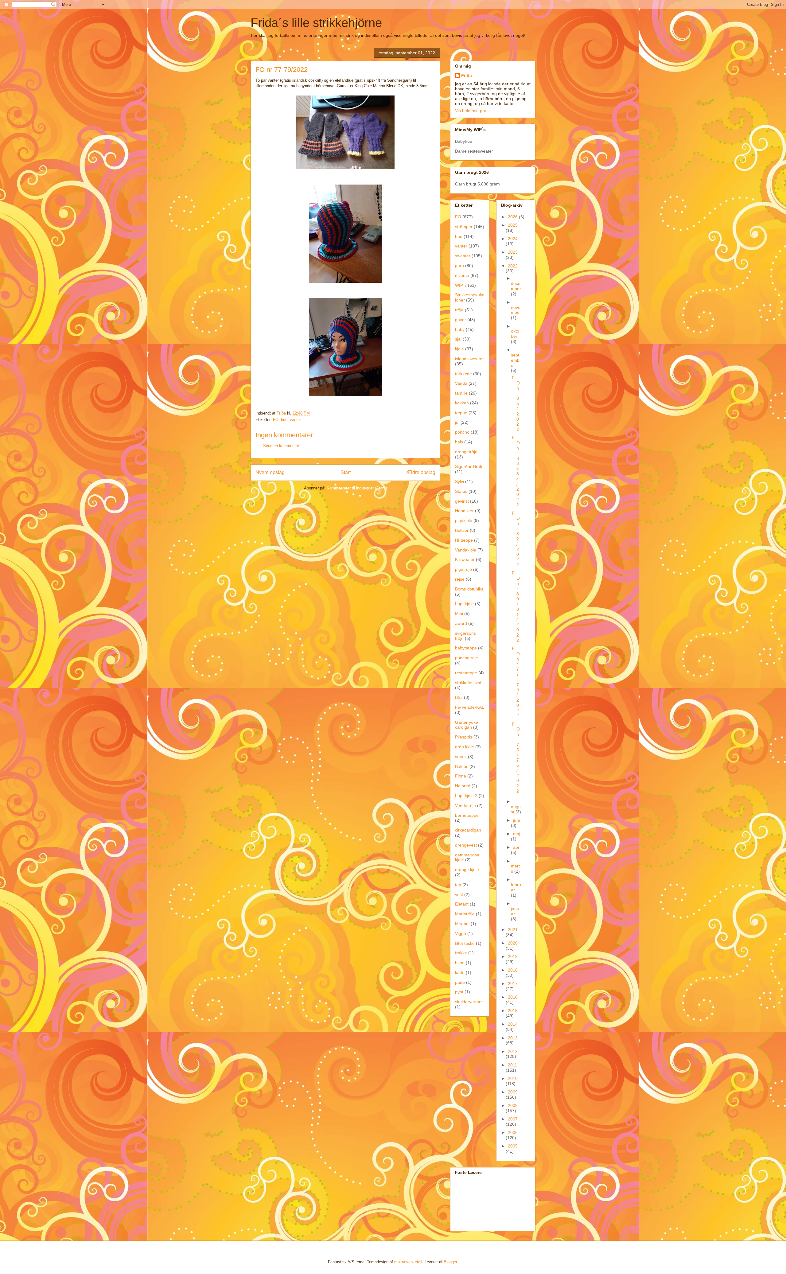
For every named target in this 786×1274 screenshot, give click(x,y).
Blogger (450, 1262)
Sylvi (459, 481)
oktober (515, 334)
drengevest (466, 845)
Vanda (461, 383)
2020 (513, 943)
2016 (513, 997)
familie (461, 393)
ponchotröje (466, 657)
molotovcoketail (408, 1262)
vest (459, 894)
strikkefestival (468, 682)
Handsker (464, 510)
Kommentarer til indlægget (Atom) (357, 488)
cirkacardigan (468, 830)
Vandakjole (465, 549)
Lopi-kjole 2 (466, 795)
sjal (458, 339)
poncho (462, 432)
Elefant (462, 904)
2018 (513, 970)
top (458, 884)
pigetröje (463, 569)
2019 (513, 956)
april (517, 847)
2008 (513, 1105)
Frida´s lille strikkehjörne (316, 22)
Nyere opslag (270, 472)
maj (516, 833)
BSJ (459, 697)
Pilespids (463, 736)
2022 (513, 265)
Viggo (460, 933)
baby (460, 329)
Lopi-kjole (464, 603)
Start (345, 472)
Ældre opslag (420, 472)
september (515, 360)
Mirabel (462, 923)
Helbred (462, 785)
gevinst (462, 501)
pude (460, 982)
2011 (512, 1064)
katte (460, 972)
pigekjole (463, 520)
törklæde (463, 373)
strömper (464, 226)
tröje (459, 309)
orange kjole (467, 869)
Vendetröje (465, 805)
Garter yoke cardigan (466, 725)
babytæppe (466, 647)
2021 (513, 929)
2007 (513, 1118)
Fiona (460, 775)
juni (516, 820)
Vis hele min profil (472, 110)
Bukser (462, 530)
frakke (461, 952)
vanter (295, 419)
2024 (513, 238)
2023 (513, 252)
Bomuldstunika (469, 588)
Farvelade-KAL (469, 707)
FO (275, 419)
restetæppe (466, 672)
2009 (513, 1091)
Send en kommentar (281, 445)
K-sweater (465, 559)
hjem (460, 962)
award (461, 623)
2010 (513, 1078)
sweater (462, 255)
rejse (460, 579)
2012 (513, 1051)
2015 (513, 1010)
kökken (462, 402)
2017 (513, 983)
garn (459, 265)
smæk (461, 756)
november (516, 310)
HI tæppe (464, 540)
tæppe (461, 412)
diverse (462, 275)
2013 (513, 1037)
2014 (513, 1024)
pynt (459, 991)
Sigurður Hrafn (469, 466)
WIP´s (461, 285)
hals (459, 441)
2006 (513, 1132)
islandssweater (469, 358)
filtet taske (465, 943)
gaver (460, 319)
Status (461, 491)
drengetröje (466, 451)
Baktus (461, 766)
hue (284, 419)
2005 (513, 1145)
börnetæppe (467, 815)
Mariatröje (465, 913)
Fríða (466, 75)
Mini (459, 613)
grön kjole (464, 746)
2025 (513, 225)
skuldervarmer (469, 1001)
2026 (513, 216)
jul (457, 422)
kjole (459, 348)
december (516, 286)
